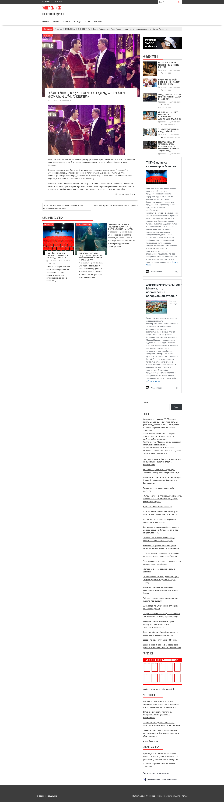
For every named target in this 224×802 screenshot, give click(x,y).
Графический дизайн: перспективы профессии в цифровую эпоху (169, 81)
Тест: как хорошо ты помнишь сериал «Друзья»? (115, 205)
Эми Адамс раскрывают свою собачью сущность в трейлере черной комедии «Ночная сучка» (90, 256)
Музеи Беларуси (150, 741)
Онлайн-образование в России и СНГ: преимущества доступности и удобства (169, 115)
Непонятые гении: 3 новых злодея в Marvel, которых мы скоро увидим (63, 206)
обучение (167, 73)
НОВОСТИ (66, 21)
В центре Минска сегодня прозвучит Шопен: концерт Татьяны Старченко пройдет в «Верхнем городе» (159, 436)
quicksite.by (170, 689)
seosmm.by (160, 689)
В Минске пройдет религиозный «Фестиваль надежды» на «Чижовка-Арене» (160, 590)
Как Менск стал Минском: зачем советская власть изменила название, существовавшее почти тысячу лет (162, 445)
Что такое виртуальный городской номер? (168, 130)
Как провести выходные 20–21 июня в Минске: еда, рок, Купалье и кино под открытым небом (161, 530)
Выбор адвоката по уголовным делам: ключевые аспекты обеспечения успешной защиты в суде (168, 146)
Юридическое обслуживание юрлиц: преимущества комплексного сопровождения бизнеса (159, 624)
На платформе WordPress (143, 796)
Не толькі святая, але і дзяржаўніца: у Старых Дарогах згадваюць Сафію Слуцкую (161, 579)
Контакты (98, 21)
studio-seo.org (149, 689)
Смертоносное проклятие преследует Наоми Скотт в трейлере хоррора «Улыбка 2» (120, 226)
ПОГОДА (77, 21)
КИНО (78, 225)
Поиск (145, 402)
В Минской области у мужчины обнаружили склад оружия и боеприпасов (157, 715)
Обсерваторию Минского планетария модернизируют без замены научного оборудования (161, 733)
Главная (46, 21)
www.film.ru (130, 194)
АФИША (56, 21)
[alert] (162, 779)
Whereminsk (51, 8)
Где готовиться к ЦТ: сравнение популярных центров (168, 64)
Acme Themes (181, 796)
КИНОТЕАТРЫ (48, 35)
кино (54, 263)
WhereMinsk (66, 100)
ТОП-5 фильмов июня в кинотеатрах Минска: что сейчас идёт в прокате (57, 255)
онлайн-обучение (170, 125)
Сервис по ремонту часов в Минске (159, 640)
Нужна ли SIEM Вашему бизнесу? (157, 506)
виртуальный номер (171, 137)
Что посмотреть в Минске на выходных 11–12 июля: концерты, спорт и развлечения (162, 462)
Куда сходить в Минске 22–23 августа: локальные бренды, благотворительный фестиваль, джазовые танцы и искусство (161, 422)
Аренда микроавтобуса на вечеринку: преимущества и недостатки (169, 96)
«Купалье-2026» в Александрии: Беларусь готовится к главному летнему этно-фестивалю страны (162, 499)
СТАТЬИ (87, 21)
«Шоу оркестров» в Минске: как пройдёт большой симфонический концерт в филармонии (162, 480)
